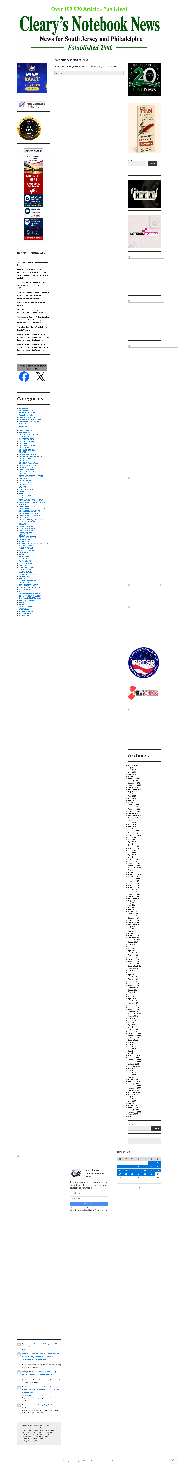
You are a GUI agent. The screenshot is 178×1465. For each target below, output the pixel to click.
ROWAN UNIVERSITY (27, 581)
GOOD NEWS (24, 517)
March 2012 (132, 977)
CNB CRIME (24, 452)
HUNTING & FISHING (27, 528)
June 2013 (132, 946)
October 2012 (133, 964)
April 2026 (132, 774)
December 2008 (134, 1060)
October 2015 (133, 896)
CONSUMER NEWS (26, 467)
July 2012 (131, 970)
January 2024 (133, 833)
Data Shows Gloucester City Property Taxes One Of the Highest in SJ (33, 285)
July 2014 (131, 927)
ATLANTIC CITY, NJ (27, 417)
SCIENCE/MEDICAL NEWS (30, 587)
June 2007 (132, 1099)
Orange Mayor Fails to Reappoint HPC (42, 1344)
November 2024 (134, 811)
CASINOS (23, 443)
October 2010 (133, 1012)
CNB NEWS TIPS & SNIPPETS (30, 456)
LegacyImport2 (25, 533)
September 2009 (134, 1040)
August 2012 (133, 968)
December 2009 (134, 1034)
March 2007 (133, 1105)
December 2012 (134, 959)
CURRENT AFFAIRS (27, 472)
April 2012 (132, 975)
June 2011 (131, 994)
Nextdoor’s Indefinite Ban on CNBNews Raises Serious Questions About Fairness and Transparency (33, 320)
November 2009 (134, 1036)
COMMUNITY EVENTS (28, 465)
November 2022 (134, 848)
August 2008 (133, 1068)
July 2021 (131, 870)
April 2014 (132, 931)
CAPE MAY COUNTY (27, 441)
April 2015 (132, 909)
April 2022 (132, 855)
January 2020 (133, 881)
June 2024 (132, 822)
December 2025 (134, 783)
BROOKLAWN (24, 433)
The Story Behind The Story (30, 598)
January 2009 (133, 1057)
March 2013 (132, 953)
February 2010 (134, 1029)
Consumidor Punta (26, 470)
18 (126, 1174)
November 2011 (134, 986)
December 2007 (134, 1086)
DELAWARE (23, 474)
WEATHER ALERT (26, 607)
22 (151, 1174)
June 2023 (132, 837)
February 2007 (134, 1108)
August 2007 (133, 1095)
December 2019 (134, 883)
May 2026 (132, 772)
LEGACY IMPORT (26, 531)
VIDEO (22, 605)
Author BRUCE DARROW (29, 422)
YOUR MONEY (24, 616)
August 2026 (133, 766)
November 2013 (134, 935)
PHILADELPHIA (25, 572)
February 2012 (133, 979)
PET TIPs (22, 565)
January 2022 (133, 861)
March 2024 (133, 829)
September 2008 (134, 1066)
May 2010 (132, 1023)
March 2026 (133, 776)
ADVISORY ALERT (26, 411)
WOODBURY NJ (25, 613)
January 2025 (133, 807)
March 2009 (133, 1053)
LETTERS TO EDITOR (27, 537)
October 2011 (133, 988)
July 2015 (131, 903)
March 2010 (132, 1027)
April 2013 (132, 951)
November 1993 (134, 1116)
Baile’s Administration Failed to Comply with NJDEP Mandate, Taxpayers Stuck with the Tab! (33, 295)
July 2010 (131, 1018)
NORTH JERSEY (25, 557)
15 (151, 1170)
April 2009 (132, 1051)
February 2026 (134, 779)
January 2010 (133, 1031)
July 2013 (131, 944)
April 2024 (132, 827)
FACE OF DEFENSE (26, 489)
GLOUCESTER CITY (27, 507)
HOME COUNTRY (26, 526)
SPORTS (22, 592)
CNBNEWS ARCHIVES (28, 459)
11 (126, 1170)
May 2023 (132, 840)
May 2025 (132, 798)
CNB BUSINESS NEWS (27, 450)
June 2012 (132, 973)
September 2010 (134, 1014)
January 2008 (133, 1084)
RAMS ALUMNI (25, 576)
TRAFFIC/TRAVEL (26, 600)
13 (138, 1170)
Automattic (110, 1461)
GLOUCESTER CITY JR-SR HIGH (32, 509)
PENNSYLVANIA (25, 563)
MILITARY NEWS (26, 546)
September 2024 (134, 816)
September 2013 (134, 940)
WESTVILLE (24, 609)
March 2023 (133, 844)
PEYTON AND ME (26, 570)
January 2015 (133, 916)
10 (120, 1170)
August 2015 (133, 901)
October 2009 (133, 1038)
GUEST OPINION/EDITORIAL (31, 520)
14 (145, 1170)
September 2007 (134, 1092)
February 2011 (133, 1003)
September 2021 (134, 868)
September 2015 (134, 898)
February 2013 (133, 955)
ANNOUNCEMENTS (27, 413)
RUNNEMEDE (24, 583)
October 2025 (133, 787)
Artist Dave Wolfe (26, 415)
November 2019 (134, 885)
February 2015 (133, 914)
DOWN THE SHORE (27, 480)
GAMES (22, 498)
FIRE (21, 494)
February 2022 (134, 859)
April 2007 (132, 1103)
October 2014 (133, 922)
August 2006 (133, 1114)
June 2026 (132, 770)
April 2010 (132, 1025)
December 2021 (134, 864)
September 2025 (134, 789)
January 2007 (133, 1110)
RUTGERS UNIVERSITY (28, 585)
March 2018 (132, 890)
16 (158, 1170)
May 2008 (132, 1075)
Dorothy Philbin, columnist (29, 478)
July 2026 (131, 768)
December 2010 (134, 1007)
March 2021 (132, 872)
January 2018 (133, 892)
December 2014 (134, 918)
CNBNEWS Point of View (28, 463)
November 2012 (134, 962)
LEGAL (22, 535)
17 (120, 1174)
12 (132, 1170)
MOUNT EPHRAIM (26, 550)
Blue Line (22, 428)
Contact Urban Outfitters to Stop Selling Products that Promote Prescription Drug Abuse (33, 337)
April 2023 (132, 842)
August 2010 (133, 1016)
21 (145, 1174)
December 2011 (134, 983)
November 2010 (134, 1010)
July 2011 (131, 992)
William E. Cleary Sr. (25, 270)
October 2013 (133, 938)
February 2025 (134, 805)
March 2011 (132, 1001)
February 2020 (134, 879)
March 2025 (132, 803)
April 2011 (132, 999)
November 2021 (134, 866)
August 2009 (133, 1042)
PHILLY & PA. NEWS (27, 574)
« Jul (138, 1187)
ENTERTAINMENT (26, 483)
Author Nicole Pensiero (28, 424)
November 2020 (134, 874)
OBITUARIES (24, 559)
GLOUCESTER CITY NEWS (29, 511)
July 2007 (131, 1097)
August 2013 (133, 942)
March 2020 (133, 877)
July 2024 (131, 820)
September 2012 (134, 966)
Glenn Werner (22, 310)
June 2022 (132, 850)
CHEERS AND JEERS (27, 446)
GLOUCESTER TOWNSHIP (29, 515)
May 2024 (132, 824)
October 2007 (133, 1090)
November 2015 (134, 894)
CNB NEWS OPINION (27, 454)
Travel (21, 602)
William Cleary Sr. (24, 334)
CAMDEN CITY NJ (26, 437)
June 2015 (131, 905)
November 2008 (134, 1062)
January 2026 (133, 781)
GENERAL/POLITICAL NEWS (31, 500)
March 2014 (132, 933)
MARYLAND (24, 541)
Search (130, 160)
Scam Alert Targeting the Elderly (43, 1405)
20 (139, 1174)
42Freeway (23, 409)
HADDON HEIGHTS (27, 522)
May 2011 (131, 996)
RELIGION (23, 579)
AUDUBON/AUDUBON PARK (30, 419)
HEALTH (22, 524)
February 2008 (134, 1081)
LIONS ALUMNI (25, 539)
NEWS (21, 555)
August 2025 (133, 792)
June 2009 (132, 1047)
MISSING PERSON (26, 548)
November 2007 (134, 1088)
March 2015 (132, 911)
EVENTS (22, 487)
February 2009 (134, 1055)
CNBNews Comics (26, 461)
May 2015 (131, 907)
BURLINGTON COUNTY (28, 435)
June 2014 (132, 929)
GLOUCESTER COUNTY (28, 513)
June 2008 (132, 1073)
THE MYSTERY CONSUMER (30, 596)
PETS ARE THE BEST (27, 568)
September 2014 (134, 925)
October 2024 (133, 813)
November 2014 (134, 920)
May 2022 (132, 853)
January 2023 (133, 846)
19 (132, 1174)
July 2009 (131, 1044)
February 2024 (134, 831)
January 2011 (133, 1005)
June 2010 (132, 1020)
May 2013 (131, 949)
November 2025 (134, 785)
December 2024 (134, 809)
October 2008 (133, 1064)
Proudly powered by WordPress (75, 1461)
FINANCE (23, 491)
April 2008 (132, 1077)
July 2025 (131, 794)
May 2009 (132, 1049)
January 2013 (133, 957)
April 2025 (132, 800)
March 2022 (133, 857)
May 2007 (132, 1101)
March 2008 (133, 1079)
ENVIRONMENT (25, 485)
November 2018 (134, 888)
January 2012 (133, 981)
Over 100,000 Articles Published (89, 8)
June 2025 (132, 796)
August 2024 (133, 818)
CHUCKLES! (24, 448)
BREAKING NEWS (26, 430)
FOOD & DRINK (25, 496)
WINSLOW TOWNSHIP (28, 611)
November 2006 (134, 1112)
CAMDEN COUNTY (26, 439)
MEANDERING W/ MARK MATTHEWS (34, 544)
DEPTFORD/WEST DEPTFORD (31, 476)
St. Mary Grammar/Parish (29, 594)
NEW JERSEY (24, 552)
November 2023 (134, 835)
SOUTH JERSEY (25, 589)
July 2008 (131, 1071)
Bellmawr (23, 426)
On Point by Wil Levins (28, 561)
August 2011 (132, 990)
